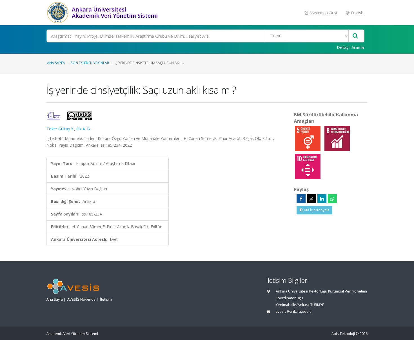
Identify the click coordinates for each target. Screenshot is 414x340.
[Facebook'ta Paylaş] (301, 198)
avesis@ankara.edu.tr (294, 311)
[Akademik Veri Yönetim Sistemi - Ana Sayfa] (58, 12)
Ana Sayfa (56, 62)
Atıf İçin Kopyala (316, 210)
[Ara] (355, 36)
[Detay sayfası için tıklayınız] (308, 138)
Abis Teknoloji (343, 333)
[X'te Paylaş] (311, 198)
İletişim (106, 299)
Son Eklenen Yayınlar (90, 62)
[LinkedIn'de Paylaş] (321, 198)
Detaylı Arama (350, 47)
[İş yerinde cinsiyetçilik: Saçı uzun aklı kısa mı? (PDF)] (54, 115)
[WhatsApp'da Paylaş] (332, 198)
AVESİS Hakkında (81, 299)
